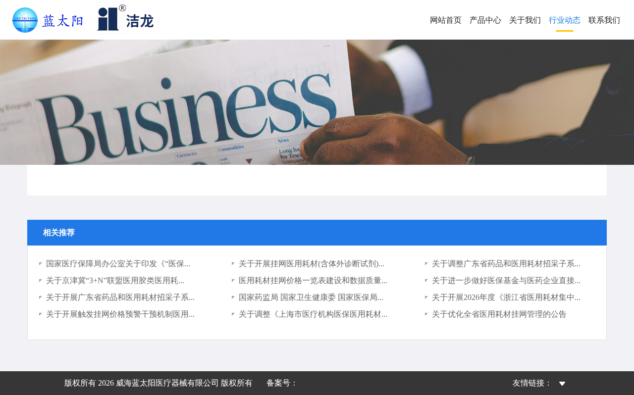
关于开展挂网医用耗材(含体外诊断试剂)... (311, 263)
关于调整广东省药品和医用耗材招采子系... (506, 263)
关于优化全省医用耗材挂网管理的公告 (499, 314)
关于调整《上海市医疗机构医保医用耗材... (313, 314)
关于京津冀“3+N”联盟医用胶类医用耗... (115, 280)
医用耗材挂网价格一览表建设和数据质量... (313, 280)
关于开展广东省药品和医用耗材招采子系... (120, 297)
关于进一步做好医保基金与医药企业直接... (506, 280)
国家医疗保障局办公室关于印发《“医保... (118, 263)
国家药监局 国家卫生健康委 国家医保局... (311, 297)
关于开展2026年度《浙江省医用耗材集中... (506, 297)
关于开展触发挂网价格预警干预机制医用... (120, 314)
